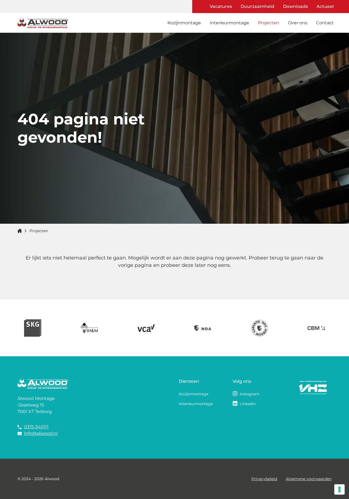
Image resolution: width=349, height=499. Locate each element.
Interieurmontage (229, 22)
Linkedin (248, 403)
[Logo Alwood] (42, 23)
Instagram (249, 394)
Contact (325, 22)
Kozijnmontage (184, 22)
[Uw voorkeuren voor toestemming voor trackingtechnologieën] (339, 489)
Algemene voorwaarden (309, 478)
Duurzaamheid (257, 6)
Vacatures (221, 6)
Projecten (268, 22)
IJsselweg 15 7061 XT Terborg (34, 408)
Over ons (297, 22)
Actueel (325, 6)
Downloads (295, 6)
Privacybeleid (264, 478)
